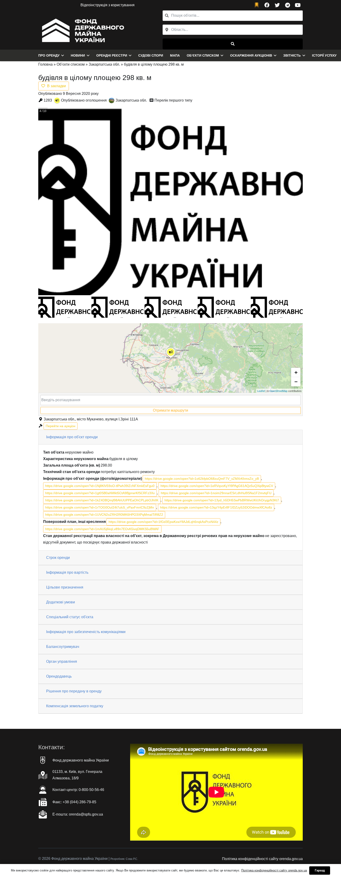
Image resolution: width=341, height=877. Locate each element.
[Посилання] (81, 30)
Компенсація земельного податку (74, 706)
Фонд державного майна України (80, 760)
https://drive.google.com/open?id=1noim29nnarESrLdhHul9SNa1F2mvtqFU (216, 493)
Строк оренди (58, 558)
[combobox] (233, 30)
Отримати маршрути (170, 410)
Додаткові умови (60, 602)
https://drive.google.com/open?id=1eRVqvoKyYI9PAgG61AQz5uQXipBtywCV (217, 486)
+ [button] (296, 372)
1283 (48, 100)
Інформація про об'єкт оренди (72, 437)
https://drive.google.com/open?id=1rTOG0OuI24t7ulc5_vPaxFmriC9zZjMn (99, 507)
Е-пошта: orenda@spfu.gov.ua (77, 814)
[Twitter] (277, 5)
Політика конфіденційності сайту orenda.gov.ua (262, 859)
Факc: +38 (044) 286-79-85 (74, 802)
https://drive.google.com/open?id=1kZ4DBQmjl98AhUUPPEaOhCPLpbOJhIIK (101, 500)
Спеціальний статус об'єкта (69, 617)
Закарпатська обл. (104, 64)
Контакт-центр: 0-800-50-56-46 (78, 790)
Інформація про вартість (67, 572)
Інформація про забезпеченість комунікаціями (85, 632)
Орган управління (61, 661)
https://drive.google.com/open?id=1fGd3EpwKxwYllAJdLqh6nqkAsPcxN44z (163, 522)
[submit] (233, 43)
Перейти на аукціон (60, 426)
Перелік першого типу (173, 100)
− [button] (296, 381)
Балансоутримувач (62, 647)
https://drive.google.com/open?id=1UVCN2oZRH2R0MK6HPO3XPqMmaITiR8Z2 (104, 514)
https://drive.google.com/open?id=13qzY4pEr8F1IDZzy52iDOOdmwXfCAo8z (216, 507)
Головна (45, 64)
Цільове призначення (64, 587)
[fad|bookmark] (258, 5)
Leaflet (261, 391)
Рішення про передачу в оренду (74, 691)
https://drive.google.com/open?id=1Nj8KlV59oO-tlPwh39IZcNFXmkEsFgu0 (99, 486)
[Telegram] (287, 5)
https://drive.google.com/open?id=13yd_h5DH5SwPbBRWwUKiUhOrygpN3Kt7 (221, 500)
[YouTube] (298, 5)
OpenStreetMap (278, 391)
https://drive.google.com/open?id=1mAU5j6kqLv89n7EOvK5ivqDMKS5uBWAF (102, 529)
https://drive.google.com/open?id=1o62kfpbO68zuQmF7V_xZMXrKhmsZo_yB (202, 478)
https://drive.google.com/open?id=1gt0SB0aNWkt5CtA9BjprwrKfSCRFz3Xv (100, 493)
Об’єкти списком (71, 64)
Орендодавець (59, 676)
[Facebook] (267, 5)
